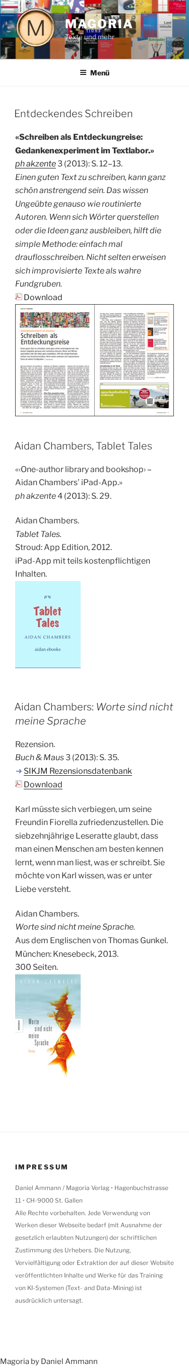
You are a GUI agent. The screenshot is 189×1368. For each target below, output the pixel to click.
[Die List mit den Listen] (94, 412)
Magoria (99, 24)
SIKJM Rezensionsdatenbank (78, 771)
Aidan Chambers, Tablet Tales (83, 446)
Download (43, 297)
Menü (99, 72)
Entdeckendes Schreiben (73, 114)
